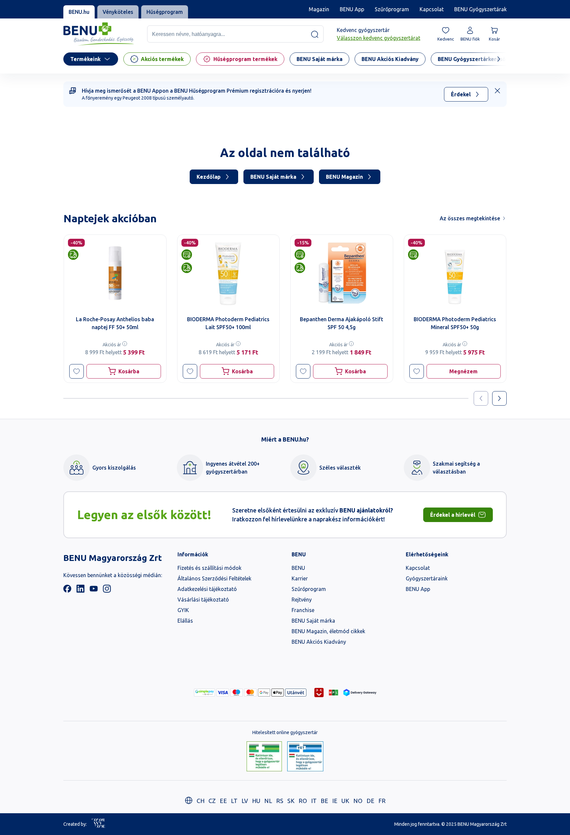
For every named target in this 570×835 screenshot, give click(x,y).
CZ (212, 800)
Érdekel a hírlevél (452, 515)
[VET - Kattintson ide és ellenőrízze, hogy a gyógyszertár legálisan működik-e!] (305, 756)
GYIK (183, 610)
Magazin (319, 9)
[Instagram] (107, 591)
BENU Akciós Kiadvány (319, 642)
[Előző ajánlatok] (481, 398)
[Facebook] (67, 591)
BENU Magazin (344, 177)
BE (324, 800)
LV (244, 800)
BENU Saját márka (273, 177)
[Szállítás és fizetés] (204, 692)
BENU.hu (79, 12)
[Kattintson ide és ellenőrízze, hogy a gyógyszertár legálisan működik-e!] (264, 756)
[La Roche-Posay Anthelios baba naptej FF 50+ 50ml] (115, 273)
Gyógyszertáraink (427, 578)
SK (291, 800)
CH (201, 800)
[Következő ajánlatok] (499, 398)
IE (334, 800)
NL (268, 800)
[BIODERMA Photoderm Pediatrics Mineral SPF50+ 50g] (455, 273)
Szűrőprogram (392, 9)
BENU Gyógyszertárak (480, 9)
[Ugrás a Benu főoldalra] (98, 34)
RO (303, 800)
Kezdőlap (209, 177)
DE (370, 800)
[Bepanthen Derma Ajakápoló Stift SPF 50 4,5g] (342, 273)
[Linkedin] (80, 591)
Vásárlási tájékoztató (203, 600)
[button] (76, 371)
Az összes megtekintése (470, 218)
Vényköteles (118, 12)
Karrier (300, 578)
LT (234, 800)
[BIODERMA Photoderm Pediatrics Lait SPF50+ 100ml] (228, 273)
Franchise (303, 610)
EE (223, 800)
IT (314, 800)
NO (358, 800)
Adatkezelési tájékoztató (207, 589)
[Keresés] (315, 34)
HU (256, 800)
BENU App (352, 9)
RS (279, 800)
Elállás (185, 621)
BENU (298, 568)
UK (345, 800)
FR (382, 800)
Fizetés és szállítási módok (209, 568)
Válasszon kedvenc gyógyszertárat (378, 38)
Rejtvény (302, 600)
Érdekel (461, 94)
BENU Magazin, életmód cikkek (328, 631)
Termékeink (85, 59)
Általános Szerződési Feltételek (214, 578)
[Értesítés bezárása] (497, 91)
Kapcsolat (432, 9)
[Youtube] (94, 591)
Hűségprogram (164, 12)
